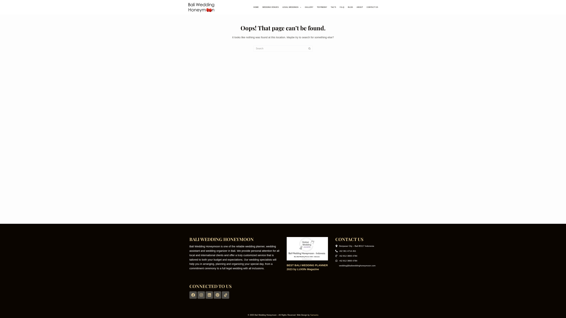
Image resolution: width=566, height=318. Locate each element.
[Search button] (309, 49)
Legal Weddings (290, 7)
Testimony (322, 7)
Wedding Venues (270, 7)
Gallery (309, 7)
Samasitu (314, 315)
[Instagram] (201, 295)
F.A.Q (342, 7)
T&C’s (333, 7)
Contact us (372, 7)
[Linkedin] (209, 295)
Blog (350, 7)
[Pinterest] (217, 295)
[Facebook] (193, 295)
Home (256, 7)
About (360, 7)
